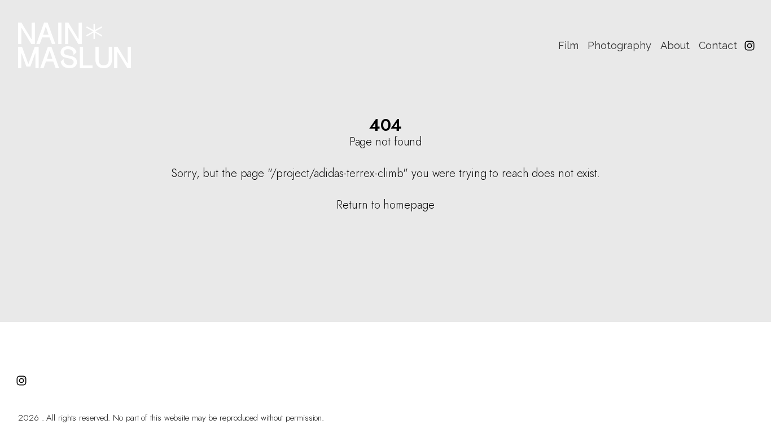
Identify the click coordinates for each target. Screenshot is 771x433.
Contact (718, 45)
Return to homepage (385, 205)
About (675, 45)
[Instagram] (750, 46)
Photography (619, 45)
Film (568, 45)
